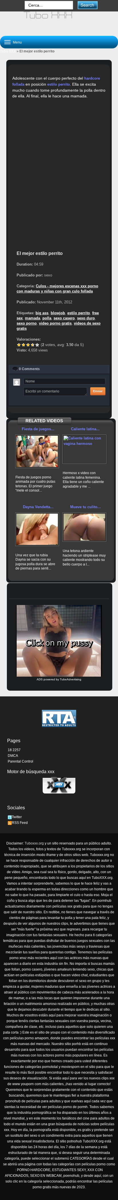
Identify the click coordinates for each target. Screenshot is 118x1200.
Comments (29, 369)
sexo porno (27, 323)
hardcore (92, 78)
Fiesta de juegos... (38, 429)
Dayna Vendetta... (38, 507)
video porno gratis (55, 323)
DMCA (13, 756)
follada (18, 84)
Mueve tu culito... (85, 507)
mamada (32, 318)
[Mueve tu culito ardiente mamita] (84, 527)
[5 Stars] (37, 345)
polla (46, 318)
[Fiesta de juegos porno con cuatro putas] (37, 451)
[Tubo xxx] (58, 21)
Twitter (17, 817)
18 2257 (14, 750)
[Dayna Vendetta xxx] (37, 529)
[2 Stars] (23, 345)
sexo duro (86, 318)
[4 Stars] (32, 345)
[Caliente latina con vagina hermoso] (84, 449)
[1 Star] (19, 345)
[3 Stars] (28, 345)
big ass (42, 313)
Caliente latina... (85, 429)
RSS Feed (20, 823)
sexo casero (64, 318)
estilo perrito (58, 84)
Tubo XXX (8, 51)
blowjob (58, 313)
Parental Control (20, 761)
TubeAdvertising (70, 679)
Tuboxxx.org (34, 843)
